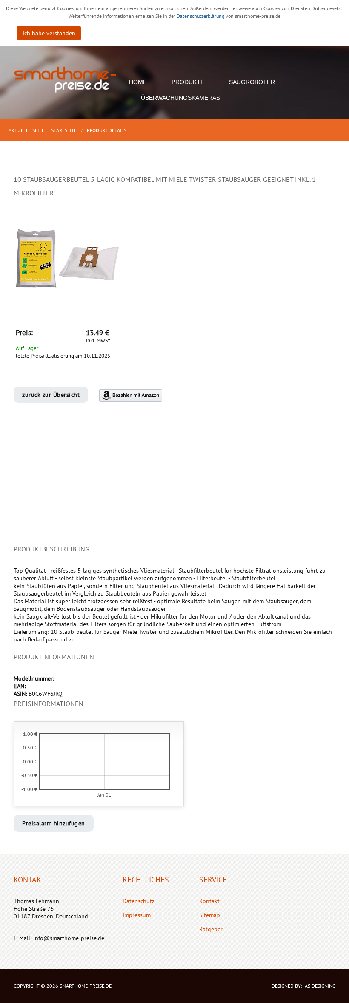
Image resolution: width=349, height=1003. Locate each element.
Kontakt (209, 901)
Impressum (137, 915)
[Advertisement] (174, 483)
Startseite (64, 130)
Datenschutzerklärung (201, 16)
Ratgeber (211, 929)
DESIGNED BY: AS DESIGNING (300, 986)
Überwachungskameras (180, 97)
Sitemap (209, 915)
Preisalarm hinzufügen (53, 823)
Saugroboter (252, 82)
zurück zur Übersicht (51, 394)
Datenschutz (138, 901)
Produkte (188, 82)
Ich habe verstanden (49, 33)
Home (138, 82)
